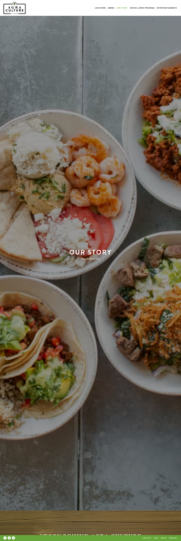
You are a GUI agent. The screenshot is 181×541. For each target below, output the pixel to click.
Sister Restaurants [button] (167, 8)
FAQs (156, 538)
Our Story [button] (122, 8)
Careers (173, 538)
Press (164, 538)
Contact (147, 538)
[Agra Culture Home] (14, 8)
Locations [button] (100, 8)
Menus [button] (111, 8)
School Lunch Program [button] (142, 8)
